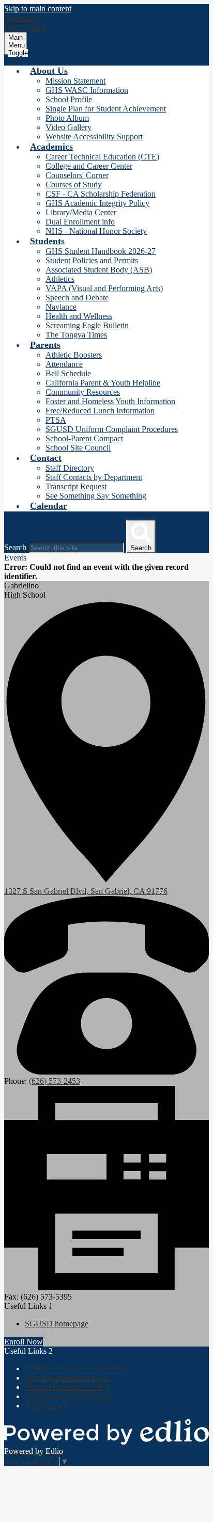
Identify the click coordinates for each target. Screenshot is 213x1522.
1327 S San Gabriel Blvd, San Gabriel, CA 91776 (86, 891)
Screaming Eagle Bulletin (87, 325)
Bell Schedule (68, 373)
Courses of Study (73, 184)
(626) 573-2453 (54, 1081)
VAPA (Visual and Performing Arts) (104, 288)
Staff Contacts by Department (93, 477)
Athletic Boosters (73, 354)
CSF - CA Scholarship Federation (100, 193)
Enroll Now (23, 1341)
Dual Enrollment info (80, 221)
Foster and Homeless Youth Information (110, 401)
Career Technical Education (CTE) (102, 156)
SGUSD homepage (56, 1323)
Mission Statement (75, 80)
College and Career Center (88, 166)
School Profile (68, 99)
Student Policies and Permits (91, 260)
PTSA (55, 419)
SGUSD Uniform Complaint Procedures (111, 429)
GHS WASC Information (86, 90)
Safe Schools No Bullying (67, 1396)
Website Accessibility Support (94, 136)
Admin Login (47, 1405)
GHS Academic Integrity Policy (97, 203)
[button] (49, 71)
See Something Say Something (95, 495)
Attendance (64, 364)
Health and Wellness (78, 316)
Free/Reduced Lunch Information (100, 410)
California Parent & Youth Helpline (102, 382)
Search (15, 547)
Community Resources (82, 392)
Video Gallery (68, 127)
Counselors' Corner (77, 175)
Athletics (59, 279)
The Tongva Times (76, 334)
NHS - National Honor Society (96, 231)
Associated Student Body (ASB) (98, 269)
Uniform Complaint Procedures (76, 1368)
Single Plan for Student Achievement (105, 108)
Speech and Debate (77, 297)
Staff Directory (69, 467)
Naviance (61, 306)
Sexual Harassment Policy (67, 1387)
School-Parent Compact (84, 438)
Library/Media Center (80, 212)
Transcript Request (75, 486)
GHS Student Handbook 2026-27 (100, 251)
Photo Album (67, 118)
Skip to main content (37, 8)
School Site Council (78, 447)
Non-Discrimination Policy (69, 1377)
